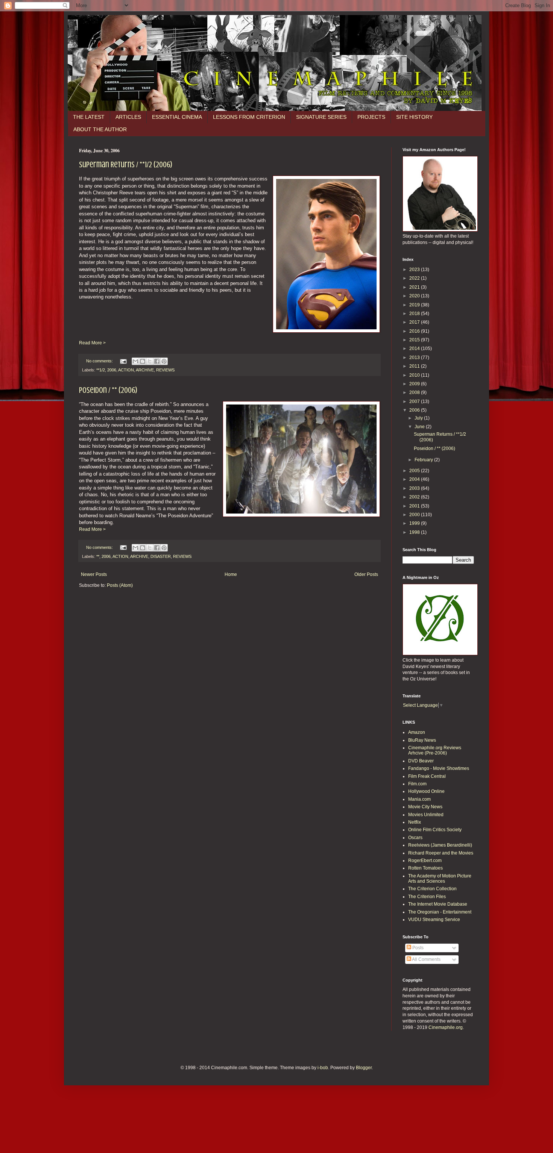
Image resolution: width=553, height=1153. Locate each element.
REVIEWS (165, 370)
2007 (415, 401)
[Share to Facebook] (157, 361)
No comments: (100, 361)
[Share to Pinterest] (164, 361)
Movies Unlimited (426, 814)
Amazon (416, 732)
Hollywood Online (426, 791)
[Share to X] (149, 361)
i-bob (323, 1067)
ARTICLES (128, 117)
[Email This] (135, 361)
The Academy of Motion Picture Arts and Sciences (439, 878)
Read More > (92, 342)
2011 (415, 366)
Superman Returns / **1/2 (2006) (125, 164)
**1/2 (100, 370)
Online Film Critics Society (435, 829)
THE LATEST (89, 117)
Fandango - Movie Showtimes (438, 768)
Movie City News (425, 806)
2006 (111, 370)
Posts (417, 947)
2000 (415, 514)
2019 (415, 305)
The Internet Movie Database (437, 904)
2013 (415, 357)
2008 (415, 392)
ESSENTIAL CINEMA (177, 117)
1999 (415, 523)
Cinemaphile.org (445, 1027)
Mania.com (419, 799)
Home (231, 574)
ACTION (126, 370)
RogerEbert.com (425, 860)
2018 (415, 313)
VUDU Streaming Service (434, 919)
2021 (415, 287)
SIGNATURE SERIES (321, 117)
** (97, 556)
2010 (415, 375)
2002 (415, 497)
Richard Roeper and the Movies (440, 853)
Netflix (414, 822)
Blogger (364, 1067)
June (420, 426)
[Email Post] (123, 361)
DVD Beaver (421, 761)
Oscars (415, 837)
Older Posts (366, 574)
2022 (415, 278)
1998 (415, 532)
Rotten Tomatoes (425, 868)
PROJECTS (371, 117)
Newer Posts (94, 574)
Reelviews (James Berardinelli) (440, 845)
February (424, 459)
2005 (415, 470)
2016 (415, 331)
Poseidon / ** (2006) (108, 390)
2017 (415, 322)
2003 (415, 488)
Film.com (417, 783)
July (419, 418)
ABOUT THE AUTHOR (100, 129)
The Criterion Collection (432, 888)
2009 (415, 383)
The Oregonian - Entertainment (439, 912)
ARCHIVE (145, 370)
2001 (415, 506)
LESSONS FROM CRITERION (249, 117)
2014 (415, 348)
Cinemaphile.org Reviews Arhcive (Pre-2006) (434, 750)
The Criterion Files (427, 896)
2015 (415, 339)
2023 (415, 269)
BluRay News (422, 740)
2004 (415, 479)
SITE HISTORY (414, 117)
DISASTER (160, 556)
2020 (415, 295)
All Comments (426, 959)
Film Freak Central (427, 776)
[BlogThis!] (142, 361)
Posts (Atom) (120, 585)
